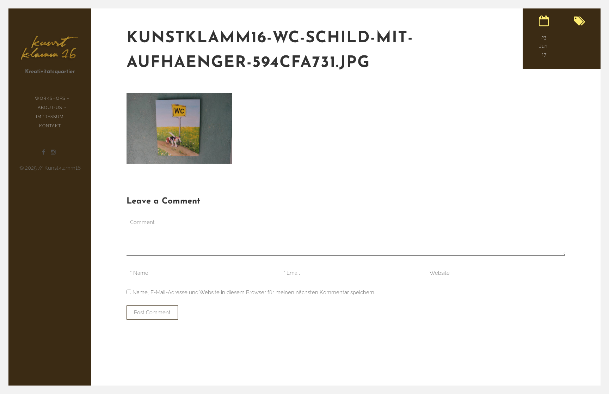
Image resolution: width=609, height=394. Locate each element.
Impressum (50, 116)
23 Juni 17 (543, 46)
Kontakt (50, 125)
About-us (50, 107)
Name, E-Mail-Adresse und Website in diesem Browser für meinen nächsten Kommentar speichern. (254, 292)
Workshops (50, 98)
